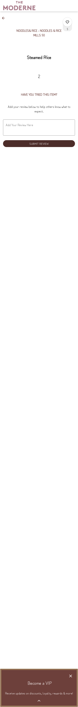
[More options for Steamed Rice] (67, 22)
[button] (4, 18)
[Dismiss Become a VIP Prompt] (70, 676)
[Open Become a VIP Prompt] (39, 700)
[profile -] (63, 5)
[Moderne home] (20, 5)
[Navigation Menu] (73, 5)
